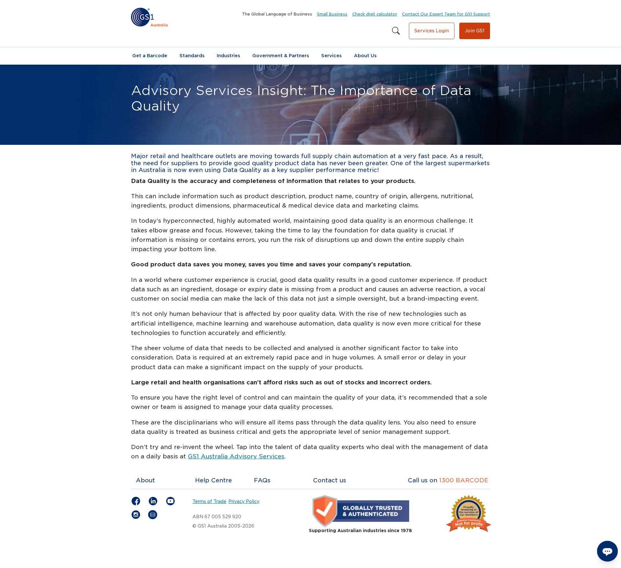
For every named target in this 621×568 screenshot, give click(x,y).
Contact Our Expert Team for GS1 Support (446, 14)
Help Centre (213, 480)
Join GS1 (475, 30)
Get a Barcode (149, 55)
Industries (228, 55)
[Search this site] (396, 31)
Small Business (332, 14)
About (145, 480)
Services (331, 55)
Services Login (431, 30)
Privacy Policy (243, 501)
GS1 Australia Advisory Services (236, 456)
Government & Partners (280, 55)
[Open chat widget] (607, 551)
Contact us (329, 480)
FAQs (262, 480)
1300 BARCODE (463, 480)
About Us (365, 55)
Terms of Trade (209, 501)
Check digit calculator (374, 14)
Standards (192, 55)
